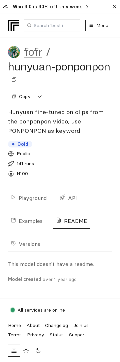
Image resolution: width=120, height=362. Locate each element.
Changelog (56, 325)
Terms (15, 335)
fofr (33, 52)
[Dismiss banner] (115, 7)
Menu (102, 25)
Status (57, 335)
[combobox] (52, 25)
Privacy (35, 335)
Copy (25, 96)
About (33, 325)
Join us (81, 325)
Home (14, 325)
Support (77, 335)
